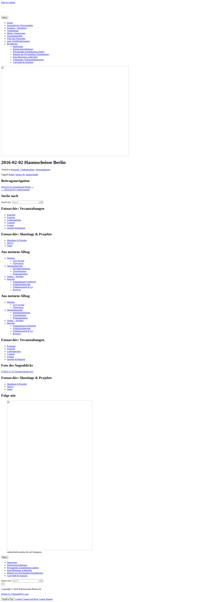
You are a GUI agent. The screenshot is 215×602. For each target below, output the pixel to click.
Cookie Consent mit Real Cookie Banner (34, 599)
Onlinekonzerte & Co (23, 287)
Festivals (11, 217)
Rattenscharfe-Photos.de (12, 7)
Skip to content (8, 2)
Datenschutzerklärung (23, 49)
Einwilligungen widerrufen (25, 57)
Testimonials (13, 30)
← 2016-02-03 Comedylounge (15, 189)
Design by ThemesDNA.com (14, 594)
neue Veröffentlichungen (18, 41)
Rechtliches (12, 44)
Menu (4, 18)
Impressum (18, 46)
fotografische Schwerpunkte (20, 25)
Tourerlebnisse (19, 271)
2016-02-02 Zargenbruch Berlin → (17, 187)
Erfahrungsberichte (21, 284)
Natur (9, 245)
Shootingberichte (15, 266)
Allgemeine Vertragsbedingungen (28, 59)
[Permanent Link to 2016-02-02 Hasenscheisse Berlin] (65, 155)
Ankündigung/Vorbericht (24, 282)
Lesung (10, 225)
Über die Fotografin (16, 38)
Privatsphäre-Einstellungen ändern (28, 51)
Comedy (11, 222)
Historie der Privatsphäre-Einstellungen (31, 54)
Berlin (11, 174)
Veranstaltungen (43, 169)
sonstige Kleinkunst (16, 228)
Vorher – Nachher (15, 276)
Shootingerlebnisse (21, 268)
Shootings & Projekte (17, 240)
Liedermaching (27, 169)
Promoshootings (20, 274)
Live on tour (18, 260)
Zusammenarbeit (14, 36)
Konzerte (15, 169)
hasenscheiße (32, 174)
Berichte (11, 279)
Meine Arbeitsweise (16, 33)
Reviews (17, 289)
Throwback (18, 263)
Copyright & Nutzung (23, 62)
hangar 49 (20, 174)
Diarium (11, 258)
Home (10, 23)
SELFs (10, 243)
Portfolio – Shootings (17, 28)
